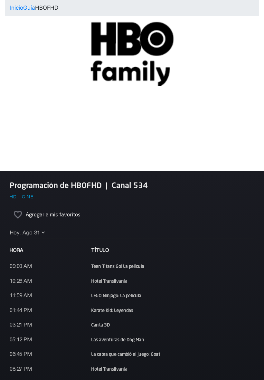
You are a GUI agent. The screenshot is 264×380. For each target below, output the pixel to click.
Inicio (16, 8)
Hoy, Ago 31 (25, 233)
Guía (29, 8)
